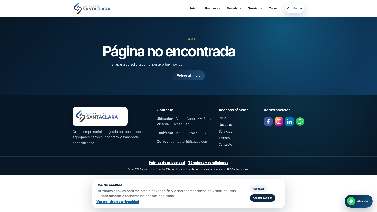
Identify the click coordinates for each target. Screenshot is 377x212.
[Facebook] (268, 121)
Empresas (212, 8)
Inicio (194, 8)
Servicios (255, 8)
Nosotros (234, 8)
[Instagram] (279, 121)
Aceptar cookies (262, 197)
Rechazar (258, 188)
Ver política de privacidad (117, 202)
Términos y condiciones (208, 162)
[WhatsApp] (300, 121)
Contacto (294, 8)
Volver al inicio (188, 75)
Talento (275, 8)
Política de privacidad (167, 162)
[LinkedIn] (289, 121)
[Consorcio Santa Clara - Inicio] (102, 8)
